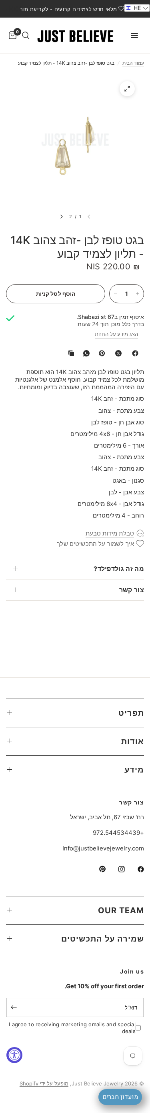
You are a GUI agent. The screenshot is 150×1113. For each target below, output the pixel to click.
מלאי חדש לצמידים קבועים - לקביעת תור (68, 9)
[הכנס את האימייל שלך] (14, 1007)
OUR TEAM (121, 910)
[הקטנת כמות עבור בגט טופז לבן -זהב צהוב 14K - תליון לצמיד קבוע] (116, 294)
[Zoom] (127, 88)
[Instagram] (116, 869)
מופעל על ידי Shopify (44, 1083)
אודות (132, 741)
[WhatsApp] (85, 353)
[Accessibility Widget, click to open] (14, 1055)
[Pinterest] (100, 353)
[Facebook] (133, 353)
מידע (134, 770)
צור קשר (131, 590)
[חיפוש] (25, 36)
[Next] (61, 216)
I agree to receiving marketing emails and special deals (72, 1027)
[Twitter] (117, 353)
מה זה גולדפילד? (119, 569)
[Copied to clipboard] (69, 353)
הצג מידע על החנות (116, 334)
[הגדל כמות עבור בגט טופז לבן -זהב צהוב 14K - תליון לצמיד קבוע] (138, 294)
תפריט (131, 713)
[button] (137, 8)
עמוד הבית (133, 63)
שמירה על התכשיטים (102, 939)
